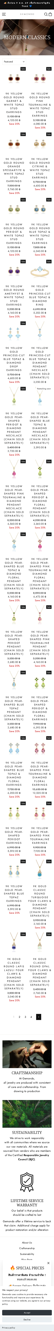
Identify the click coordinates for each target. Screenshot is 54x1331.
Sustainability (27, 1254)
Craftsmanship (27, 1248)
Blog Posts (27, 1259)
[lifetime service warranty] (27, 1182)
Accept (27, 1312)
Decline (27, 1319)
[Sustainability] (27, 1114)
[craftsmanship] (27, 1054)
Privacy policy (8, 1327)
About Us (27, 1242)
